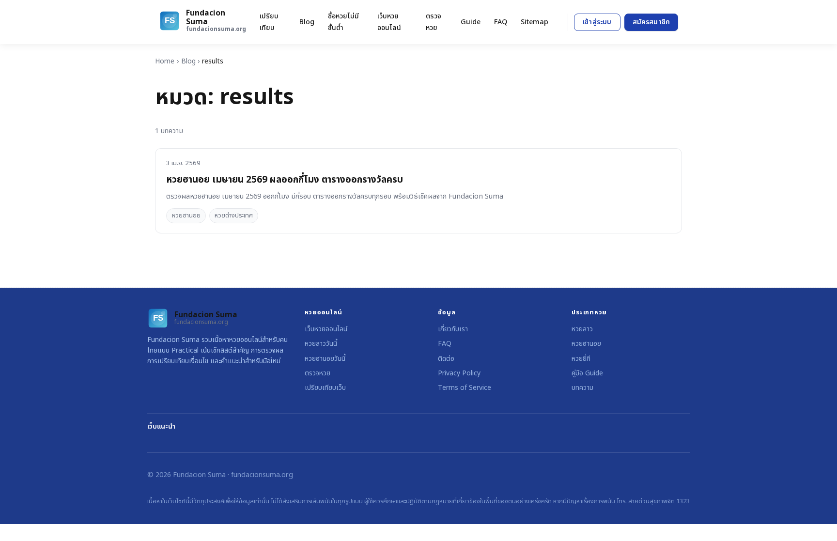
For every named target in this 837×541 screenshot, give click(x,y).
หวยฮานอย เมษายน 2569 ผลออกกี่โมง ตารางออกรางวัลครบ (284, 180)
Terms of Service (464, 388)
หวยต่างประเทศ (234, 215)
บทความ (582, 388)
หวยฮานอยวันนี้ (325, 359)
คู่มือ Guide (587, 373)
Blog (306, 22)
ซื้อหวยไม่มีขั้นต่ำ (343, 21)
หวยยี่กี (581, 359)
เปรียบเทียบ (269, 21)
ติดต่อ (446, 359)
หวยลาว (582, 329)
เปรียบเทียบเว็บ (325, 388)
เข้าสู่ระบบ (597, 22)
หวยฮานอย (186, 215)
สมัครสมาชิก (651, 22)
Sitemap (534, 22)
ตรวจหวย (433, 21)
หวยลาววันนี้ (321, 344)
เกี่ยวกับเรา (453, 329)
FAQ (500, 22)
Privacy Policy (459, 373)
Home (164, 61)
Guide (470, 22)
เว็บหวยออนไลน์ (389, 21)
